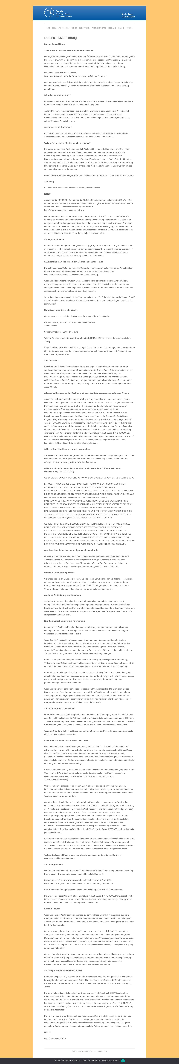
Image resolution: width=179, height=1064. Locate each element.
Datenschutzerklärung (82, 1051)
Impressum (102, 1051)
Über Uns (112, 28)
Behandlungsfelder (61, 28)
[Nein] (176, 1061)
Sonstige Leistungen (81, 28)
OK (123, 1061)
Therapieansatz (99, 28)
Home (47, 28)
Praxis (121, 28)
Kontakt (130, 28)
